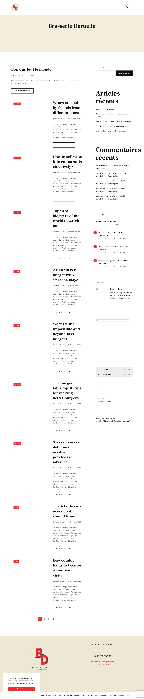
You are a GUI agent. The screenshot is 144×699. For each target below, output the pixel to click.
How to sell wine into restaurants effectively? (67, 161)
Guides (17, 104)
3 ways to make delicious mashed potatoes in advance (66, 452)
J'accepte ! (21, 689)
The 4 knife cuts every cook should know (67, 511)
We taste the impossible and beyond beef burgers (66, 331)
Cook (17, 271)
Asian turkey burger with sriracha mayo (65, 275)
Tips (16, 507)
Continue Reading (22, 91)
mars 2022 (102, 398)
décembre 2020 (104, 402)
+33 (102, 665)
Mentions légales (45, 695)
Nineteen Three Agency (82, 695)
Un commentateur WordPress (108, 166)
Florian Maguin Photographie (117, 695)
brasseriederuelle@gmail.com (102, 662)
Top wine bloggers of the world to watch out (66, 218)
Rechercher (101, 68)
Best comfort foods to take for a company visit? (67, 568)
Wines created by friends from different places (67, 107)
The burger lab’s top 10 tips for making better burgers (67, 391)
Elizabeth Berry (102, 173)
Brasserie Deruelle (17, 75)
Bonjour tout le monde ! (32, 69)
